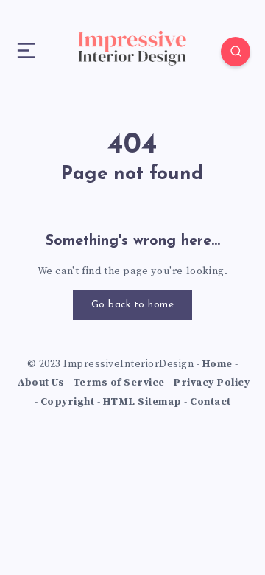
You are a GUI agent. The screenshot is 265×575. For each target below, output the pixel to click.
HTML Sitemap (142, 401)
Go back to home (132, 305)
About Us (41, 382)
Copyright (67, 401)
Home (217, 364)
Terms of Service (119, 382)
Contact (210, 401)
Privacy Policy (211, 382)
